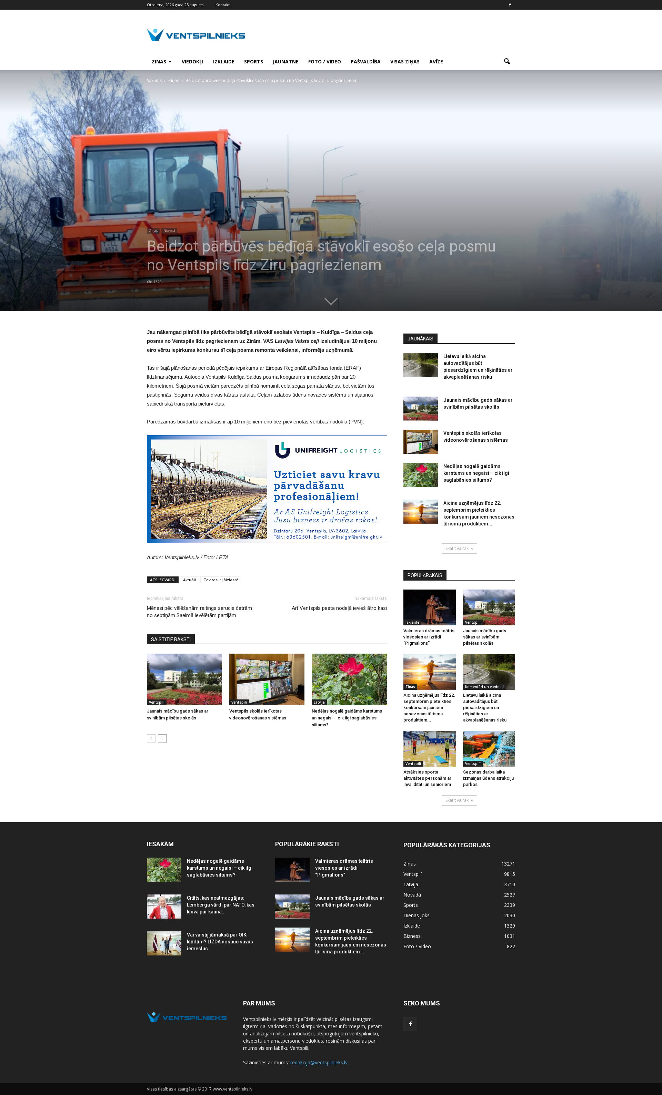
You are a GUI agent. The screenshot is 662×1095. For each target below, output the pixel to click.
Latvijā (319, 702)
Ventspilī (156, 702)
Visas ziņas (405, 61)
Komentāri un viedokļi (484, 686)
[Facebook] (510, 5)
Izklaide (223, 61)
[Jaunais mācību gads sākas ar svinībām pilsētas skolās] (184, 679)
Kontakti (223, 4)
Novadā (169, 230)
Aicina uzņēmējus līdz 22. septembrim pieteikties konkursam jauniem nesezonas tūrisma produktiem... (429, 708)
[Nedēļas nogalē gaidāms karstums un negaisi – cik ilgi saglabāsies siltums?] (349, 679)
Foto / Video (324, 61)
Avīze (436, 61)
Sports (253, 61)
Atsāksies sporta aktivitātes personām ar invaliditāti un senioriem (427, 778)
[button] (507, 61)
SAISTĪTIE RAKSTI (171, 639)
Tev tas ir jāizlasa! (220, 579)
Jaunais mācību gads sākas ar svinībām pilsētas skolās (484, 637)
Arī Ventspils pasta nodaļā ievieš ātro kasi (339, 608)
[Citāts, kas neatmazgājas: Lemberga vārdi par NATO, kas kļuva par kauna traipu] (164, 906)
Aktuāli (189, 579)
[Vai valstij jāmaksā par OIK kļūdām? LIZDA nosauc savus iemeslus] (164, 943)
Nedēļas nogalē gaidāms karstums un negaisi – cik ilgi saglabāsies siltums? (347, 717)
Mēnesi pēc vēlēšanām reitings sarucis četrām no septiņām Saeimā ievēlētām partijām (199, 611)
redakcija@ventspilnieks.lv (319, 1062)
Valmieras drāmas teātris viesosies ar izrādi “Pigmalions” (428, 637)
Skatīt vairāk (457, 548)
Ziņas (159, 61)
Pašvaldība (366, 61)
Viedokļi (192, 61)
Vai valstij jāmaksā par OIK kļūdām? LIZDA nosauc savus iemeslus (220, 941)
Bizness (412, 936)
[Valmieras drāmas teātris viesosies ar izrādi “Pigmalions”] (429, 607)
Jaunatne (286, 61)
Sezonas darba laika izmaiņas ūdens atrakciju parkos (488, 778)
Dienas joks (416, 915)
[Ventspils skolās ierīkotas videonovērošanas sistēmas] (266, 679)
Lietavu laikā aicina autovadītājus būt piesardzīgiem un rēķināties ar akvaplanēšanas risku (484, 708)
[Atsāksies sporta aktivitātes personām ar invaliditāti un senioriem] (429, 749)
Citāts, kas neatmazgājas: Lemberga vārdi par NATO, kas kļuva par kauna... (220, 904)
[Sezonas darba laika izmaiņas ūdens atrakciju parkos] (489, 749)
